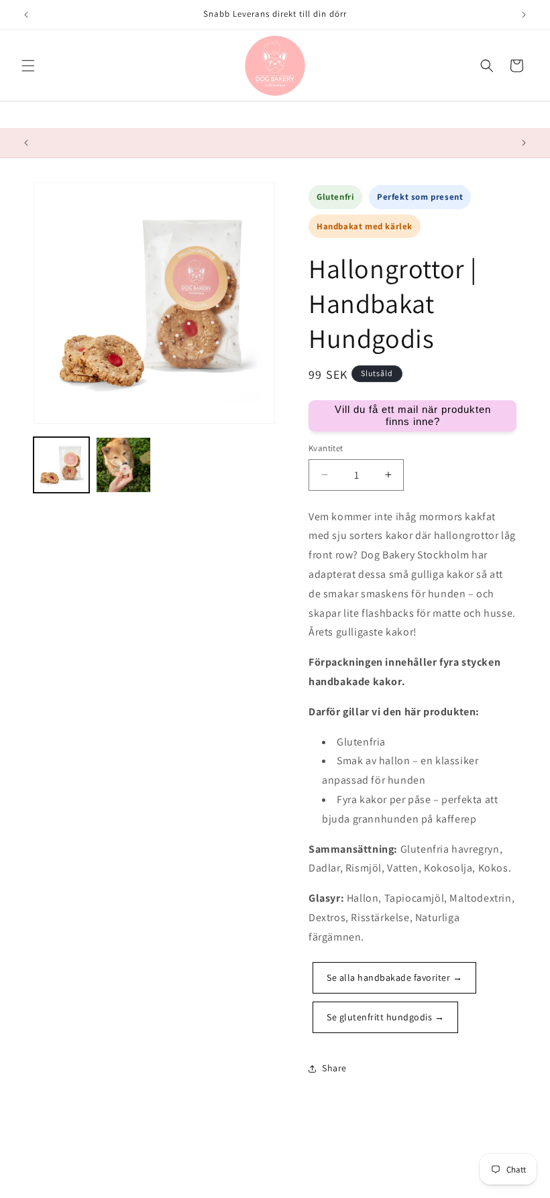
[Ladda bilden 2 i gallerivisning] (124, 465)
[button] (28, 65)
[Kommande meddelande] (524, 14)
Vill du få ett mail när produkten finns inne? (413, 415)
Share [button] (334, 1068)
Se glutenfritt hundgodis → (385, 1017)
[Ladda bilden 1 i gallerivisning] (61, 465)
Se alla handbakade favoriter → (394, 977)
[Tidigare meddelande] (26, 14)
